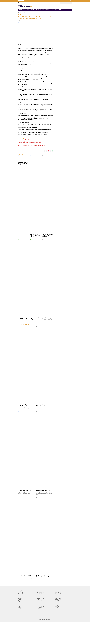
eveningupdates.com (40, 600)
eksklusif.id (20, 601)
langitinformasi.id (58, 592)
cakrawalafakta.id (58, 597)
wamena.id (20, 605)
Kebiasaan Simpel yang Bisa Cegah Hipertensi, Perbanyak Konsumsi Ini (30, 141)
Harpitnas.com (48, 619)
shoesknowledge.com (40, 606)
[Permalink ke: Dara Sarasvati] (19, 20)
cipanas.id (19, 600)
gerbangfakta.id (57, 605)
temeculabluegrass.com (41, 592)
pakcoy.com (57, 612)
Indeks (33, 617)
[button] (71, 3)
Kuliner (60, 9)
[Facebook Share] (44, 151)
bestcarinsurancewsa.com (41, 598)
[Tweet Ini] (46, 151)
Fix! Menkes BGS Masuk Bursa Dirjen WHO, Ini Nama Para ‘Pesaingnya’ (28, 0)
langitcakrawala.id (58, 591)
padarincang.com (21, 594)
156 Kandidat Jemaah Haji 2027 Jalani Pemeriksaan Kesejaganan (29, 142)
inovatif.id (19, 602)
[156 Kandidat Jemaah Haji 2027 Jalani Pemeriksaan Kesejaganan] (48, 194)
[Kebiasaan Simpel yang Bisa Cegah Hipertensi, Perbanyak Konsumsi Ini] (35, 194)
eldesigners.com (39, 593)
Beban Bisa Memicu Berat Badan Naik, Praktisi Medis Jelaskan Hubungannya (31, 144)
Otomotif (32, 9)
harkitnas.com (20, 588)
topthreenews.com (21, 609)
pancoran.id (20, 598)
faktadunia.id (39, 608)
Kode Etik (37, 617)
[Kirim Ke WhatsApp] (52, 151)
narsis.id (56, 607)
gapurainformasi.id (40, 609)
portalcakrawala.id (58, 601)
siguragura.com (20, 592)
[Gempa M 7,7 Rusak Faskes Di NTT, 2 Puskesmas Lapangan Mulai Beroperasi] (35, 278)
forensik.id (56, 609)
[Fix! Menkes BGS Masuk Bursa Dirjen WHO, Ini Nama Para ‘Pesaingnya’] (23, 158)
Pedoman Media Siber (54, 617)
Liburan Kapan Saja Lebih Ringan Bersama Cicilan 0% (54, 0)
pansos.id (56, 608)
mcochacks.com (39, 601)
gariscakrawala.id (39, 611)
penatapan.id (20, 607)
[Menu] (18, 3)
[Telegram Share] (50, 151)
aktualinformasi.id (39, 607)
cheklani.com (39, 594)
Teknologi (42, 9)
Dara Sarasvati (22, 20)
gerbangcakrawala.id (58, 588)
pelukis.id (19, 597)
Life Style (51, 9)
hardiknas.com (57, 611)
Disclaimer (47, 617)
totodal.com (39, 595)
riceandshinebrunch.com (41, 605)
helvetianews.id (57, 590)
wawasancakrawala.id (58, 594)
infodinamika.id (57, 606)
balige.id (19, 608)
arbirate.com (39, 590)
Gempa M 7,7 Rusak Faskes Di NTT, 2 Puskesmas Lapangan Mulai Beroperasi (31, 145)
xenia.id (19, 604)
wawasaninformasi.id (58, 599)
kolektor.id (19, 595)
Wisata (56, 9)
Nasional (24, 9)
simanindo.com (20, 593)
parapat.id (19, 606)
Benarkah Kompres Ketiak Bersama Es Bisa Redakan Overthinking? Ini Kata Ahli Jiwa (33, 147)
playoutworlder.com (40, 591)
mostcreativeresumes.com (41, 602)
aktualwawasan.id (58, 604)
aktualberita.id (57, 595)
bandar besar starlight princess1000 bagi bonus (63, 15)
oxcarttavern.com (39, 604)
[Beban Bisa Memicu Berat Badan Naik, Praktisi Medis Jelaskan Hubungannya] (23, 278)
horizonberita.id (57, 600)
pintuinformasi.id (58, 598)
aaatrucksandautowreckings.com (23, 611)
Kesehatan (47, 9)
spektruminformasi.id (58, 602)
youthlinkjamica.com (40, 588)
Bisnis (28, 9)
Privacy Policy (42, 617)
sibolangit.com (20, 591)
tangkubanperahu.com (21, 590)
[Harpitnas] (25, 6)
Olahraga (37, 9)
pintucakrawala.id (58, 593)
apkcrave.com (39, 597)
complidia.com (39, 599)
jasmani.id (19, 599)
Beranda (20, 9)
